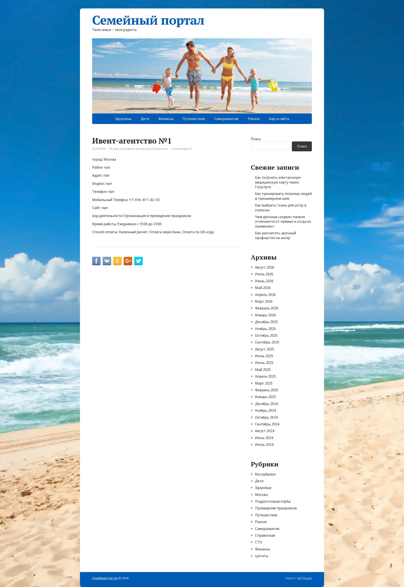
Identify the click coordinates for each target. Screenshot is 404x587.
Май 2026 (263, 287)
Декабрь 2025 (266, 321)
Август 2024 (264, 431)
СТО (258, 542)
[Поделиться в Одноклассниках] (117, 261)
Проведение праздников (135, 148)
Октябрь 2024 (266, 417)
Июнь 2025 (264, 362)
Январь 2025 (265, 396)
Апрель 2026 (265, 294)
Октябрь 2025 (266, 335)
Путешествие (194, 118)
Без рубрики (265, 474)
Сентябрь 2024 (267, 424)
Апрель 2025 (265, 376)
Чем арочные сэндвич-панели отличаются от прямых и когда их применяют (283, 221)
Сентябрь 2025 (267, 342)
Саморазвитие (226, 118)
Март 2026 (263, 301)
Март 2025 (263, 383)
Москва (113, 148)
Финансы (165, 118)
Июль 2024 (264, 437)
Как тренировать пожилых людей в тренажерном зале (283, 196)
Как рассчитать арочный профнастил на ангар (275, 235)
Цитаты (261, 556)
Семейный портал (148, 20)
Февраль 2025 (266, 390)
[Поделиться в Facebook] (96, 261)
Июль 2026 (264, 274)
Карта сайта (279, 118)
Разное (254, 118)
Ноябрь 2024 (265, 410)
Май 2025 (263, 369)
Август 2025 (264, 349)
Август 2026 (264, 267)
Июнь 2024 (264, 444)
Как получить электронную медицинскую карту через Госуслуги (278, 182)
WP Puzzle (305, 578)
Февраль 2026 (266, 308)
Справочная (159, 148)
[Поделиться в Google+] (128, 261)
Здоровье (123, 118)
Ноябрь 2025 (265, 328)
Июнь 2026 (264, 281)
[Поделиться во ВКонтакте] (107, 261)
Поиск (256, 139)
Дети (145, 118)
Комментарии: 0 (182, 148)
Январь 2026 (265, 315)
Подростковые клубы (273, 501)
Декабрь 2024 (266, 403)
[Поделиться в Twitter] (138, 261)
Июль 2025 (264, 356)
